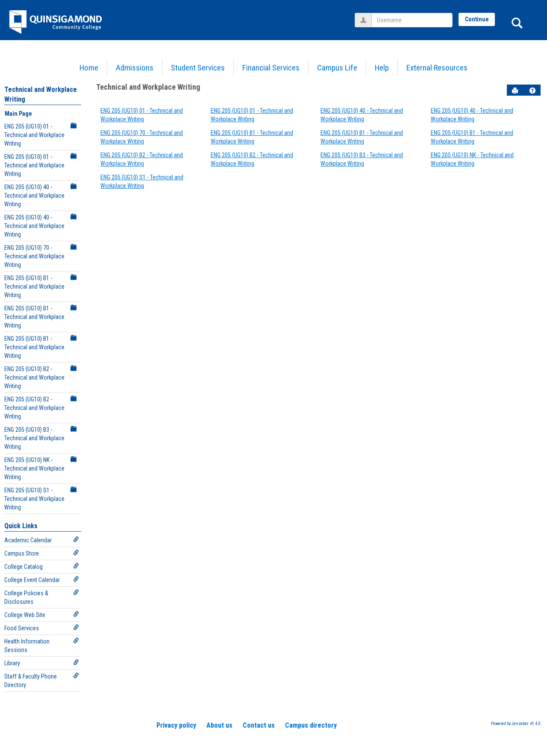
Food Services (21, 628)
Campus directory (311, 725)
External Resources (437, 68)
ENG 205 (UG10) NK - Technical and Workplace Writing (34, 468)
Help (382, 68)
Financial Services (271, 68)
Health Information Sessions (27, 645)
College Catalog (23, 566)
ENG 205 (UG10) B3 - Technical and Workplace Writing (34, 438)
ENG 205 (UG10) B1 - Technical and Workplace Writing (34, 286)
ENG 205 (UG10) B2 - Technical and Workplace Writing (34, 377)
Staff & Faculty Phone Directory (30, 680)
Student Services (198, 68)
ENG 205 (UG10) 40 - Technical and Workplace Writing (34, 196)
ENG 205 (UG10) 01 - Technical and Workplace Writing (34, 135)
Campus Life (337, 68)
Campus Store (21, 553)
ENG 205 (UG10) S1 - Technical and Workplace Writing (34, 499)
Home (88, 68)
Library (12, 663)
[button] (532, 90)
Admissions (134, 68)
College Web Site (24, 614)
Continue (477, 19)
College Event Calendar (32, 579)
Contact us (259, 725)
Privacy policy (176, 725)
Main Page (18, 113)
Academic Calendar (28, 540)
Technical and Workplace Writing (148, 86)
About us (219, 725)
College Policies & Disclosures (26, 597)
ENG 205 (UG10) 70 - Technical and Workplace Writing (34, 256)
